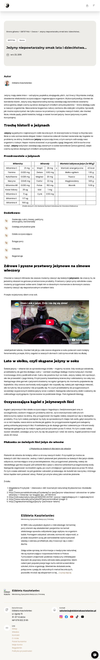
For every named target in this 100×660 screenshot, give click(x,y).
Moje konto (17, 644)
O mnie (15, 638)
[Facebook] (66, 617)
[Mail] (82, 617)
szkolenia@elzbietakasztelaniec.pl (78, 610)
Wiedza (15, 632)
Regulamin (17, 647)
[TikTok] (77, 617)
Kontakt (16, 635)
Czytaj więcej (65, 572)
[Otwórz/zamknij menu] (94, 5)
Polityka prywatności (22, 651)
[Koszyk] (87, 6)
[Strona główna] (7, 5)
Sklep (14, 628)
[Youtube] (71, 617)
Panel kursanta (19, 641)
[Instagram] (61, 617)
